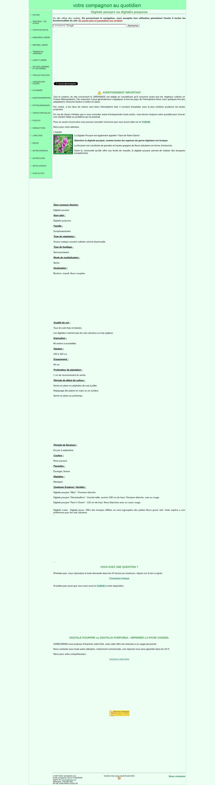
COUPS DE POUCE (40, 30)
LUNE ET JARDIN (40, 60)
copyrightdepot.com (68, 780)
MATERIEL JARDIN (40, 45)
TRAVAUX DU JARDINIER (38, 52)
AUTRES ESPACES (40, 151)
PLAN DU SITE (38, 173)
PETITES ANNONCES (41, 105)
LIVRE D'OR (37, 135)
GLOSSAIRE (37, 90)
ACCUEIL (36, 15)
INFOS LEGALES (39, 166)
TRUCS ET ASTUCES (41, 75)
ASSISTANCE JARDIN (41, 37)
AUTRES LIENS (39, 158)
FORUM (146, 122)
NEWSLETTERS (39, 128)
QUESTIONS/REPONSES (42, 98)
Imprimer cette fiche (119, 659)
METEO (36, 143)
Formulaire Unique (119, 578)
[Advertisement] (119, 54)
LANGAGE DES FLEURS (39, 83)
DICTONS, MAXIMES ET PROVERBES (41, 68)
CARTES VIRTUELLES (41, 113)
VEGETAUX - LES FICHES (39, 22)
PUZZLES (36, 120)
